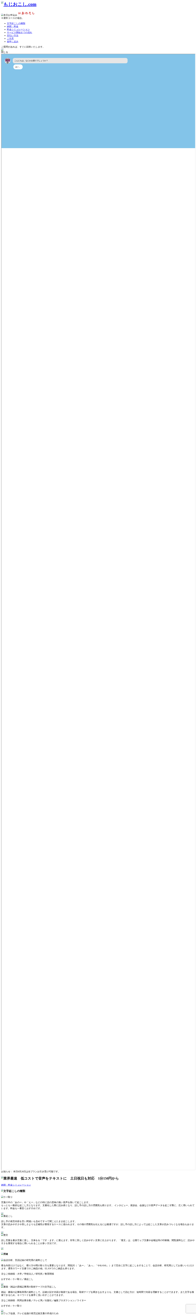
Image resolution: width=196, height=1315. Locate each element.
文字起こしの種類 (16, 23)
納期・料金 (12, 26)
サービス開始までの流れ (19, 32)
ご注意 (10, 38)
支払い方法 (12, 35)
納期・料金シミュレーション (16, 1185)
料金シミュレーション (18, 29)
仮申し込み (12, 41)
